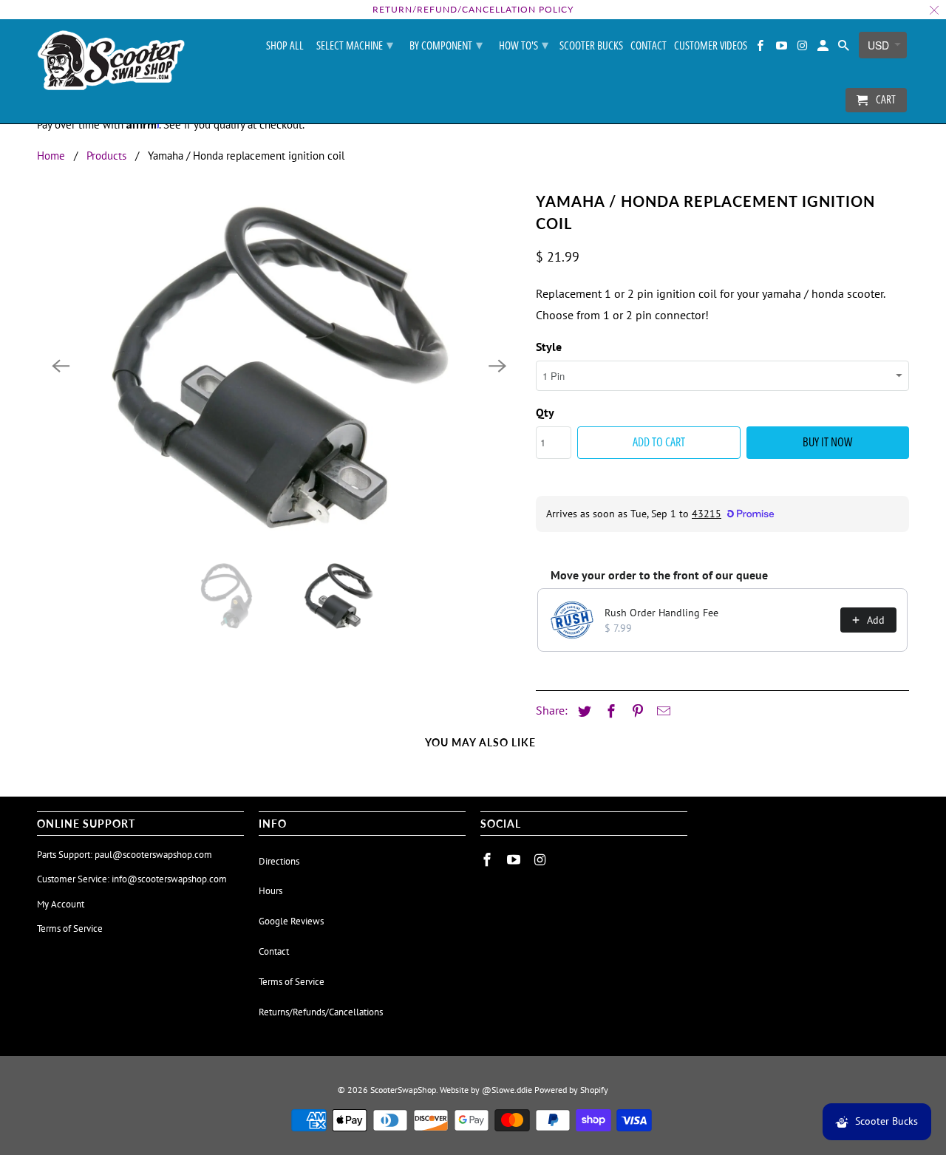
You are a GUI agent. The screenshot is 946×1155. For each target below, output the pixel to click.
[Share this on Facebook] (609, 711)
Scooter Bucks (591, 45)
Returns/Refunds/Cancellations (321, 1012)
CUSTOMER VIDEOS (710, 45)
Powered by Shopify (571, 1089)
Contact (648, 45)
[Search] (844, 48)
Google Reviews (291, 921)
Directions (279, 861)
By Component (446, 44)
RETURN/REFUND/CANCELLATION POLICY (473, 9)
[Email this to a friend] (661, 711)
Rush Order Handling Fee (661, 612)
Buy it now (827, 442)
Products (106, 156)
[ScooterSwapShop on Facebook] (761, 48)
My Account (60, 904)
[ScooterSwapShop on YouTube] (782, 48)
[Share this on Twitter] (582, 711)
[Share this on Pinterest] (635, 711)
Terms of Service (70, 928)
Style (549, 346)
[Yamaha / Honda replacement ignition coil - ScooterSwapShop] (279, 366)
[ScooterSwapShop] (111, 61)
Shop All (285, 45)
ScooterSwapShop (403, 1089)
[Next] (497, 366)
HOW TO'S (523, 44)
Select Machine (354, 44)
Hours (270, 891)
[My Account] (824, 48)
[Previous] (60, 366)
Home (51, 156)
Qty (545, 412)
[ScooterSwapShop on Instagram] (803, 48)
